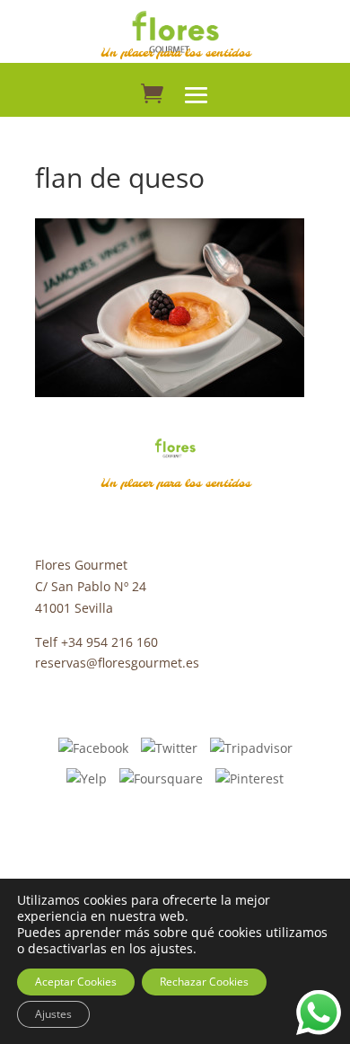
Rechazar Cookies (204, 981)
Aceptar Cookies (76, 981)
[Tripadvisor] (251, 747)
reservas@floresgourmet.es (117, 662)
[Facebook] (93, 747)
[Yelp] (86, 776)
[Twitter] (169, 747)
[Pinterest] (249, 776)
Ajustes (53, 1014)
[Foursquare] (161, 776)
